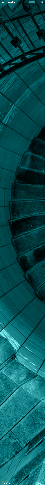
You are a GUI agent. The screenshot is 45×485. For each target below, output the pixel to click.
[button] (42, 2)
